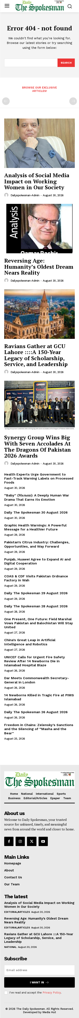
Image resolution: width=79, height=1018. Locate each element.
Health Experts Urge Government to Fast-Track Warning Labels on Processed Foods (38, 478)
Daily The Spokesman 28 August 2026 (36, 606)
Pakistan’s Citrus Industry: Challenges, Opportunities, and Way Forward (37, 544)
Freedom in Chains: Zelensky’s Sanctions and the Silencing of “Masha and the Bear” (38, 729)
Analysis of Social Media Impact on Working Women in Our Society (36, 181)
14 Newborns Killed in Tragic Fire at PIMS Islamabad (39, 697)
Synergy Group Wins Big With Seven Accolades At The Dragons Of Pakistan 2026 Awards (37, 446)
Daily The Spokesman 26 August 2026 (36, 712)
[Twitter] (31, 841)
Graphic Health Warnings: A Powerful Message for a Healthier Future (35, 527)
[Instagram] (20, 841)
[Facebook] (8, 841)
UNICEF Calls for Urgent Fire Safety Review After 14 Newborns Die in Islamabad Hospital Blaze (34, 661)
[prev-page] (6, 101)
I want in (37, 982)
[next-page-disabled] (73, 101)
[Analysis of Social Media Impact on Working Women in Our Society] (39, 143)
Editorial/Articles (17, 911)
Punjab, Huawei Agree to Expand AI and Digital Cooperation (37, 561)
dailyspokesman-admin (25, 195)
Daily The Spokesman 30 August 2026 (36, 512)
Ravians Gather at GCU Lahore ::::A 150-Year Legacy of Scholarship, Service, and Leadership (36, 355)
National (10, 947)
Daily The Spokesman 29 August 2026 (36, 593)
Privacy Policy (52, 992)
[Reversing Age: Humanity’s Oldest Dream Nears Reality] (39, 228)
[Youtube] (43, 841)
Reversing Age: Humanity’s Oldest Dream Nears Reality (38, 266)
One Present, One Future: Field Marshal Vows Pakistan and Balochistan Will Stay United (38, 623)
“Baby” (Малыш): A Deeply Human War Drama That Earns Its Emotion (36, 497)
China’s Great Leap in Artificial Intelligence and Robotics (29, 642)
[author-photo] (7, 195)
